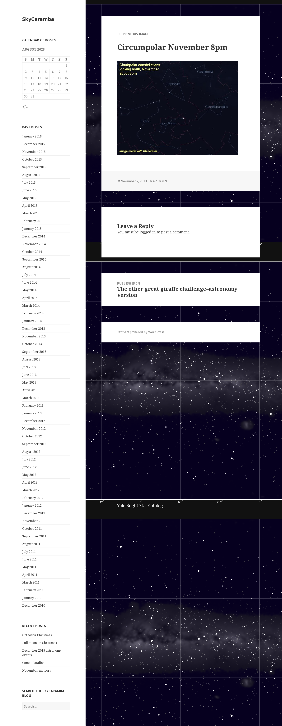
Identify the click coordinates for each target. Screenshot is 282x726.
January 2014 (32, 321)
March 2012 (31, 490)
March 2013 (31, 398)
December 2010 (33, 605)
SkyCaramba (38, 18)
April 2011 (29, 575)
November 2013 (34, 336)
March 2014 (31, 305)
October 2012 (32, 436)
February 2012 (33, 498)
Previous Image (136, 34)
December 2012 (33, 421)
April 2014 (29, 298)
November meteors (36, 670)
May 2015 (29, 198)
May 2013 (29, 382)
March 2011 (31, 582)
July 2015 (29, 182)
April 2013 (29, 390)
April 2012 (29, 482)
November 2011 (34, 521)
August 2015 (31, 175)
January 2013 (32, 413)
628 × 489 (160, 181)
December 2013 (33, 328)
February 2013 (33, 405)
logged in (148, 232)
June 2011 (29, 559)
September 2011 (34, 536)
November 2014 (34, 244)
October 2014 (32, 252)
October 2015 (32, 159)
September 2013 (34, 352)
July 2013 (29, 367)
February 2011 (33, 590)
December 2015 (33, 144)
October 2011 (32, 528)
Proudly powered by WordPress (140, 332)
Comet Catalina (33, 663)
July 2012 (29, 459)
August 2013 (31, 359)
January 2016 (32, 136)
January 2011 (32, 598)
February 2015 (33, 221)
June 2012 (29, 467)
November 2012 (34, 428)
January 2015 (32, 228)
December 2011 (33, 513)
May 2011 (29, 567)
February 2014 (33, 313)
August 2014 (31, 267)
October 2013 (32, 344)
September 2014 (34, 259)
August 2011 (31, 544)
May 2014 (29, 290)
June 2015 (29, 190)
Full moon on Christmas (39, 643)
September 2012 (34, 444)
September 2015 (34, 167)
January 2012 (32, 505)
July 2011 (29, 551)
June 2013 (29, 375)
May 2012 (29, 475)
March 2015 (31, 213)
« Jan (25, 106)
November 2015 (34, 152)
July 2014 (29, 275)
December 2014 (33, 236)
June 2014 (29, 282)
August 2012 (31, 452)
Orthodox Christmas (37, 635)
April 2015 (29, 205)
